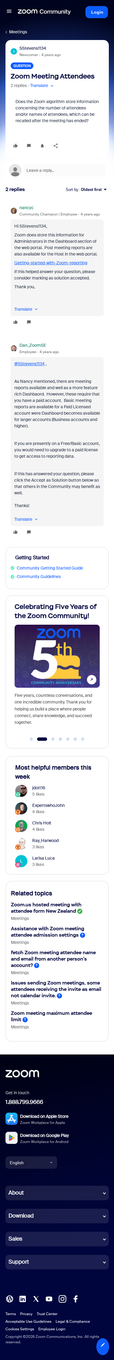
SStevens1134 (32, 48)
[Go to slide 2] (39, 739)
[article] (57, 266)
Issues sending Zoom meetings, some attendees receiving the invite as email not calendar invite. (56, 989)
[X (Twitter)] (36, 1298)
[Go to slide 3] (49, 739)
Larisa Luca (43, 858)
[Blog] (9, 1298)
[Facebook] (75, 1298)
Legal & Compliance (73, 1321)
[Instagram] (62, 1298)
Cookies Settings (19, 1329)
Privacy (26, 1314)
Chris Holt (41, 823)
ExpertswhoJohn (48, 805)
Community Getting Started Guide (50, 568)
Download (21, 1215)
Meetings (18, 32)
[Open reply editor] (57, 170)
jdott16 (38, 787)
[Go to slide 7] (82, 739)
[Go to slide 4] (60, 739)
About (16, 1192)
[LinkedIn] (22, 1298)
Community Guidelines (39, 576)
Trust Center (47, 1314)
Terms (10, 1314)
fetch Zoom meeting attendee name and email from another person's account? (53, 959)
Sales (15, 1238)
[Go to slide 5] (68, 739)
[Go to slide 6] (75, 739)
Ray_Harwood (45, 840)
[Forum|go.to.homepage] (44, 12)
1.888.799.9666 (24, 1102)
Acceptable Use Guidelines (28, 1321)
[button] (9, 12)
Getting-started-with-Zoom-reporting (50, 263)
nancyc (26, 207)
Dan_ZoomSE (32, 345)
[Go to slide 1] (31, 739)
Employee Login (51, 1329)
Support (19, 1261)
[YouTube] (49, 1298)
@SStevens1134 (29, 363)
